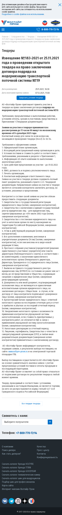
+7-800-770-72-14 (26, 433)
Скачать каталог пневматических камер (21, 474)
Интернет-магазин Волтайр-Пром (18, 489)
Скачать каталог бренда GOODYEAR (19, 471)
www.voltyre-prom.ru (18, 351)
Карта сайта (7, 485)
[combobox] (27, 422)
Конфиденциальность (47, 457)
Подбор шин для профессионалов (18, 482)
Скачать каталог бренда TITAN (16, 467)
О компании (7, 446)
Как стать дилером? (11, 453)
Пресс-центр (43, 450)
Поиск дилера (8, 450)
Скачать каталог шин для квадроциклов (21, 478)
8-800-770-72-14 (50, 29)
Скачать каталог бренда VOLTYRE (18, 464)
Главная (5, 36)
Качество (41, 446)
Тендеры (31, 36)
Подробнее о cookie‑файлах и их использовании (23, 14)
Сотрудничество (18, 36)
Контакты (41, 453)
